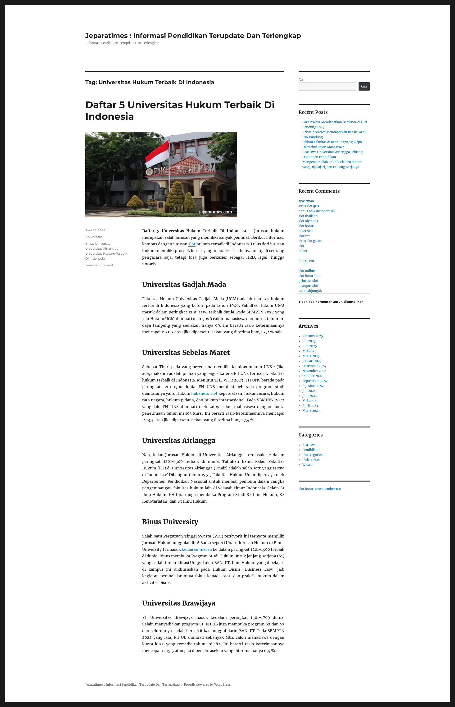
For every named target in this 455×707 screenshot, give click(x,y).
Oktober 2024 (312, 376)
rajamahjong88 (310, 291)
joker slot (306, 231)
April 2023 (310, 406)
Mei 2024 (309, 401)
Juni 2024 (309, 396)
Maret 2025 (311, 356)
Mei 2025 (309, 351)
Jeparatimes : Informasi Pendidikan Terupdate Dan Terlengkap (193, 36)
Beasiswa (309, 445)
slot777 (304, 236)
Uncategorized (313, 455)
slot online (307, 271)
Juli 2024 (309, 391)
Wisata (307, 465)
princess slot (308, 281)
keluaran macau (197, 549)
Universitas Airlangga (101, 248)
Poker (303, 251)
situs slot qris (309, 206)
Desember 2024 (314, 366)
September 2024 (314, 381)
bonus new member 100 (317, 211)
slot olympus (308, 221)
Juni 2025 (309, 346)
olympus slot (308, 286)
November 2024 (314, 371)
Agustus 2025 (312, 336)
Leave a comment (99, 265)
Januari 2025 (312, 361)
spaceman (306, 201)
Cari (302, 80)
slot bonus (306, 226)
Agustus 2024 (312, 386)
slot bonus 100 (309, 276)
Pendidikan (310, 450)
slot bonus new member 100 (320, 489)
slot (192, 244)
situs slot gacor (310, 241)
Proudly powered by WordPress (207, 685)
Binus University (97, 243)
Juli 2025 (309, 341)
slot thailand (308, 216)
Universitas (93, 237)
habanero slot (204, 393)
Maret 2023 (310, 411)
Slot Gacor (306, 261)
